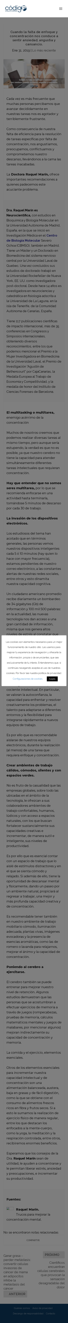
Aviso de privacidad (42, 1308)
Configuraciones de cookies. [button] (28, 679)
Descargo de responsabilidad (28, 1313)
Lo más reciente (44, 50)
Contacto (50, 1313)
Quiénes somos (22, 1308)
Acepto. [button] (52, 679)
